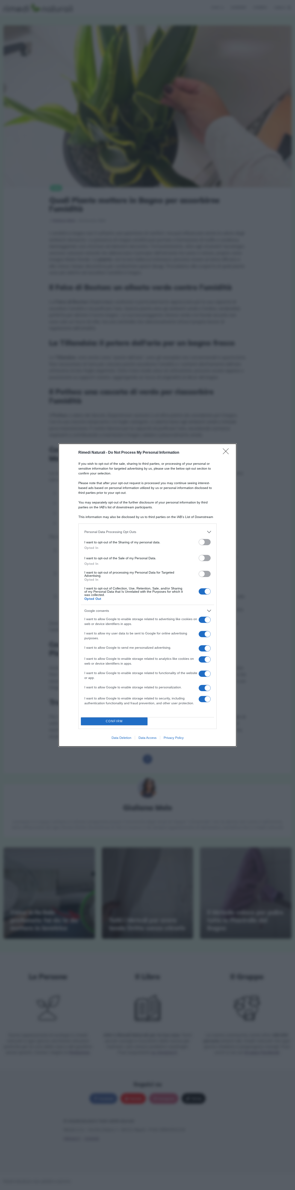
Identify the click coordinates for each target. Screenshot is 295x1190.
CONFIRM (114, 721)
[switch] (205, 542)
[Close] (227, 452)
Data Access (147, 738)
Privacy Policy (174, 738)
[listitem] (147, 532)
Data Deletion (121, 738)
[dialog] (147, 595)
